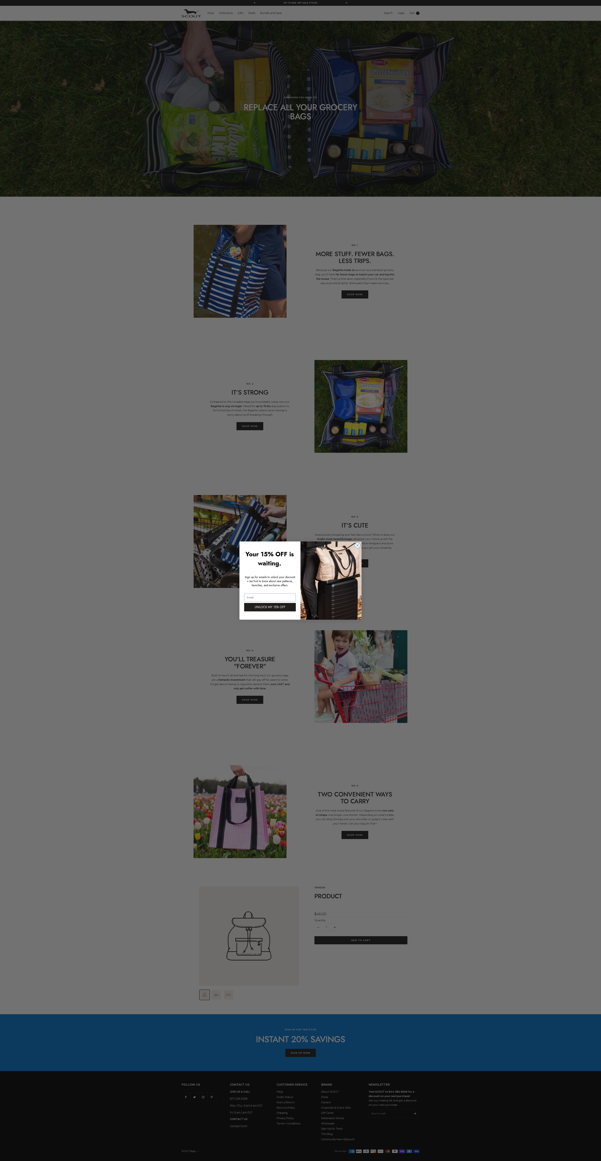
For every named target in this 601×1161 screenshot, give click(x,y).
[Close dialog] (357, 545)
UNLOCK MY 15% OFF (270, 607)
